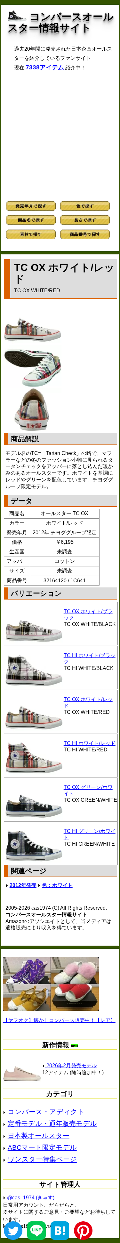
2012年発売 (23, 885)
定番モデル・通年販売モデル (52, 1123)
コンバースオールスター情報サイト (61, 22)
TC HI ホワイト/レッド (90, 743)
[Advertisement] (60, 136)
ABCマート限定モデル (42, 1147)
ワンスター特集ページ (42, 1159)
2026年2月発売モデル (71, 1065)
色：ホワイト (57, 885)
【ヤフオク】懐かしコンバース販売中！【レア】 (59, 1020)
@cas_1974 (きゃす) (30, 1197)
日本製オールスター (38, 1135)
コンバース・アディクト (46, 1111)
